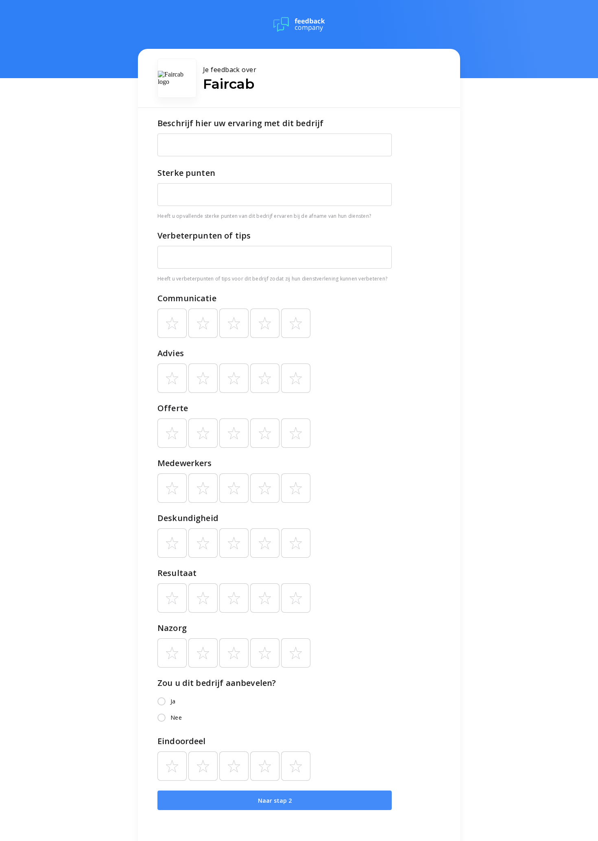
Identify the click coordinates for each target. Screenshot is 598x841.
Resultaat (176, 572)
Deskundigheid (187, 517)
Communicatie (186, 298)
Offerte (172, 408)
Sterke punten (186, 172)
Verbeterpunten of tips (204, 235)
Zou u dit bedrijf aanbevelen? (216, 682)
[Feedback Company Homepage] (299, 24)
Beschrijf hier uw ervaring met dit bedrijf (240, 123)
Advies (170, 353)
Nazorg (172, 627)
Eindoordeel (181, 741)
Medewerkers (184, 463)
